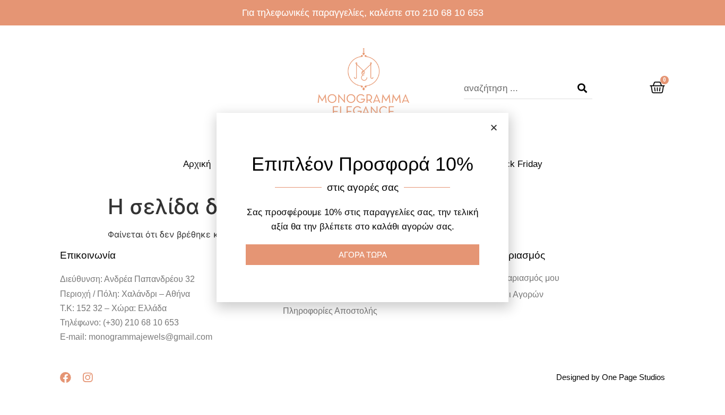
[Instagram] (87, 377)
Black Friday (517, 164)
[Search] (582, 88)
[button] (494, 127)
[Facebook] (65, 377)
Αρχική (197, 164)
